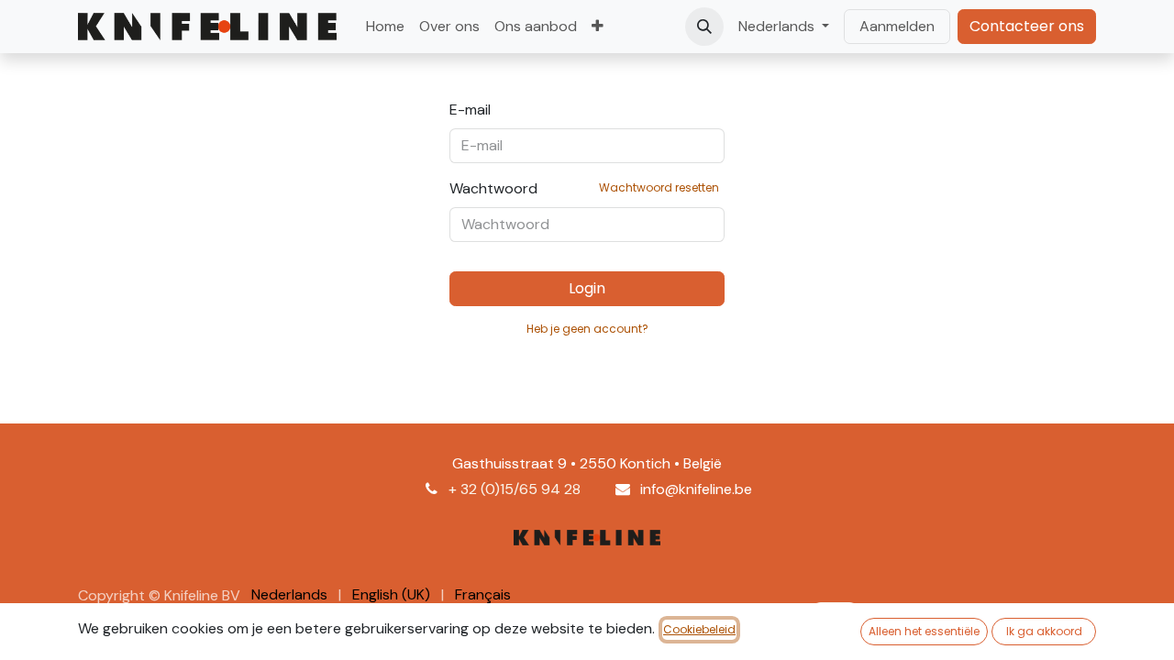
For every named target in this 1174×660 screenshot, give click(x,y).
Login (587, 288)
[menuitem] (385, 26)
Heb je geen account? (587, 328)
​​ (1026, 26)
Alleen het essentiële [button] (924, 631)
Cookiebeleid (699, 629)
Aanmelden (897, 26)
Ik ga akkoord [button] (1044, 631)
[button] (704, 26)
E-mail (470, 109)
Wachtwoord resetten (659, 187)
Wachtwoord (584, 188)
